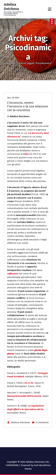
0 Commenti (42, 422)
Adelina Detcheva (20, 422)
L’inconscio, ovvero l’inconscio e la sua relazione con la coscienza (27, 106)
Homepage (10, 63)
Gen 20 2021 (13, 97)
